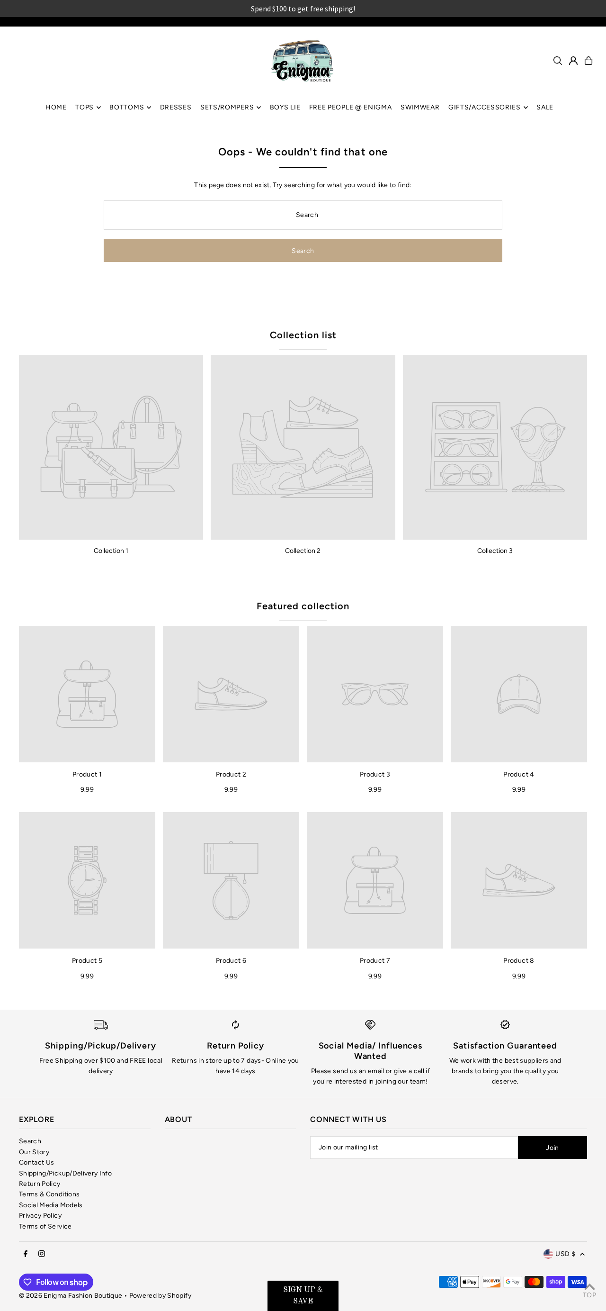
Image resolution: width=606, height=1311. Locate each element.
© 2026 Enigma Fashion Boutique (71, 1296)
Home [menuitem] (56, 107)
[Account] (573, 60)
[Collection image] (111, 447)
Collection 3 (495, 551)
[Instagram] (41, 1254)
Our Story (34, 1152)
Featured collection (303, 606)
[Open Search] (557, 60)
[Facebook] (25, 1254)
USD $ (565, 1254)
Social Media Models (51, 1205)
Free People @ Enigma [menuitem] (350, 107)
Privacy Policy (40, 1216)
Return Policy (40, 1184)
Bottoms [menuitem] (126, 107)
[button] (303, 1296)
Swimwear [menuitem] (420, 107)
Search (30, 1141)
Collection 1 (111, 551)
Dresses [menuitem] (176, 107)
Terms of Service (45, 1226)
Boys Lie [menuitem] (285, 107)
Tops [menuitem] (84, 107)
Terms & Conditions (49, 1194)
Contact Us (36, 1162)
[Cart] (588, 60)
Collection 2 (303, 551)
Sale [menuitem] (544, 107)
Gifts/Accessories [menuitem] (484, 107)
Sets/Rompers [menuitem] (227, 107)
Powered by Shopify (160, 1296)
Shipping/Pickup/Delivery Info (65, 1173)
